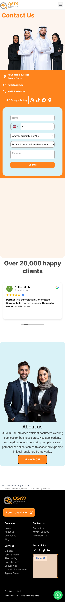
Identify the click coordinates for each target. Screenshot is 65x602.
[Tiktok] (44, 550)
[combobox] (15, 126)
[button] (60, 4)
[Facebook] (39, 550)
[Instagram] (35, 550)
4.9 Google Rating (16, 100)
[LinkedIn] (48, 550)
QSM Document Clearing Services (35, 488)
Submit (32, 164)
